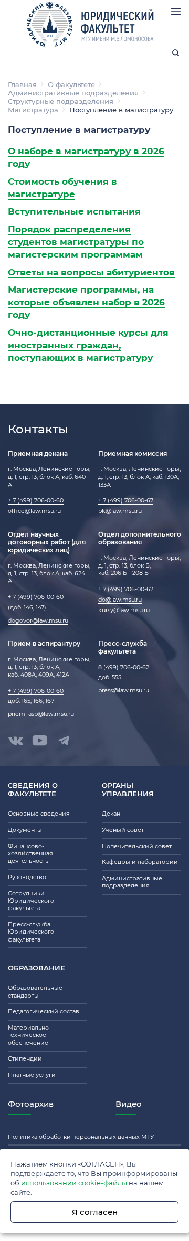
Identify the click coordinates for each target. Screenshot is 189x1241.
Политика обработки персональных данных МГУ (81, 1136)
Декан (111, 813)
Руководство (27, 877)
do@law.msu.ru (120, 599)
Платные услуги (32, 1075)
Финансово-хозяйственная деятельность (30, 854)
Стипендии (25, 1058)
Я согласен (95, 1212)
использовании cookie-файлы (74, 1183)
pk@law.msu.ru (120, 511)
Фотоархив (31, 1104)
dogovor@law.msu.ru (38, 620)
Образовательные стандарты (35, 992)
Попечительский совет (137, 846)
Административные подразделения (73, 93)
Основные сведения (39, 813)
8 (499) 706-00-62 (123, 667)
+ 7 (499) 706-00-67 (125, 500)
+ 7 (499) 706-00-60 (36, 500)
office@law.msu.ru (34, 511)
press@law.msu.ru (123, 690)
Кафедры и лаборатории (140, 862)
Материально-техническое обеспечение (29, 1035)
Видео (129, 1104)
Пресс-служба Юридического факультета (31, 932)
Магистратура (33, 109)
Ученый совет (123, 830)
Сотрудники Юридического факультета (31, 901)
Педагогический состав (43, 1011)
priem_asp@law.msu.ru (41, 714)
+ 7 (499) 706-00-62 (125, 589)
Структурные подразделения (60, 101)
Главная (22, 84)
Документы (25, 830)
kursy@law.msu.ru (124, 610)
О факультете (71, 84)
